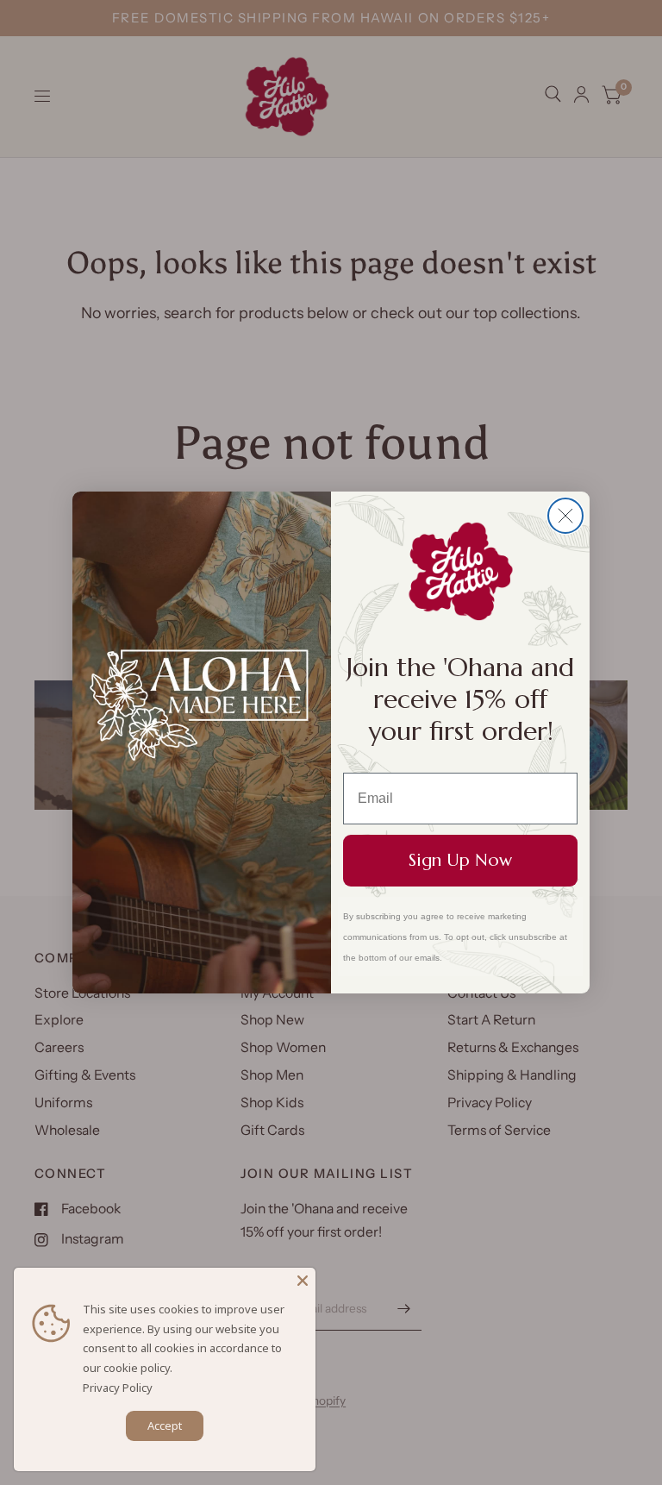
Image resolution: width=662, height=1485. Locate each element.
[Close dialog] (565, 515)
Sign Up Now (460, 860)
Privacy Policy (118, 1387)
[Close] (302, 1280)
